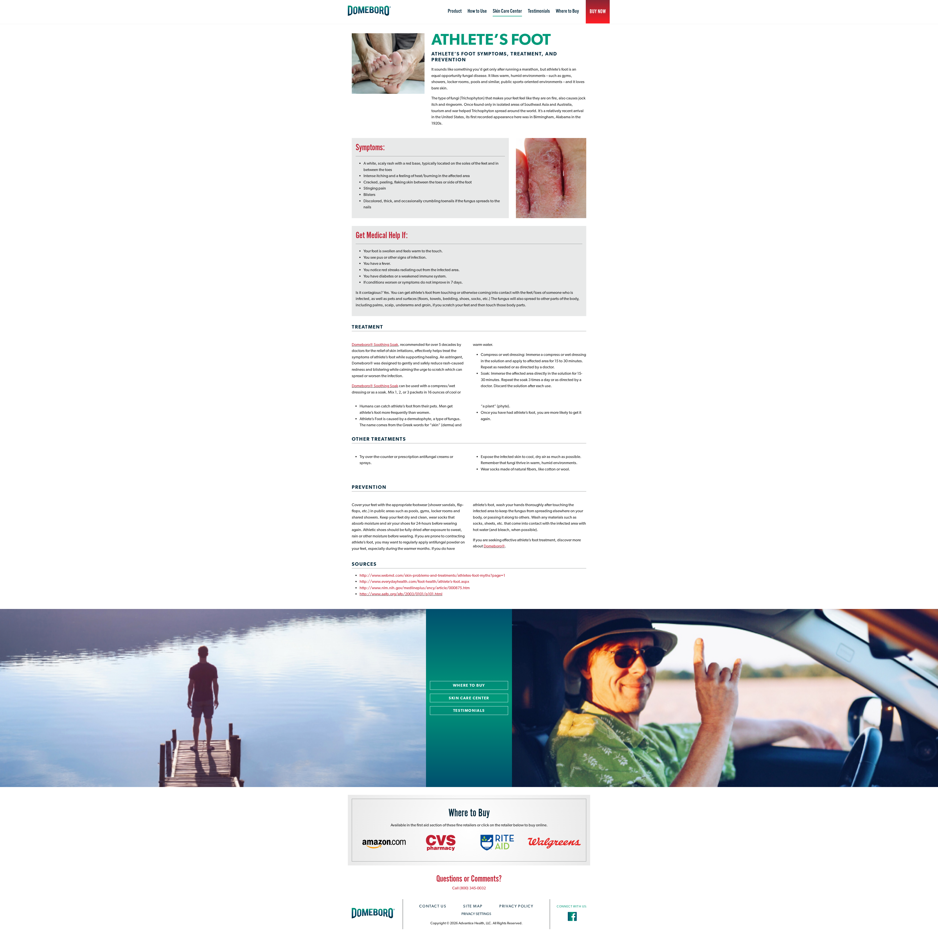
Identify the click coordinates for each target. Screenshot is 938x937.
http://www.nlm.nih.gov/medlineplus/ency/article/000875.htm (415, 588)
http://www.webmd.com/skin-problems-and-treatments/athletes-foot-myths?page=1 (432, 575)
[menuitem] (455, 11)
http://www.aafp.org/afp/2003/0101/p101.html (401, 594)
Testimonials (539, 11)
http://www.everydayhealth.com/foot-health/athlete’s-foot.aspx (414, 581)
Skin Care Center (507, 11)
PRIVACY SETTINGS (476, 914)
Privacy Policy (516, 906)
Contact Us (432, 906)
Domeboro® (494, 546)
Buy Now (598, 11)
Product (455, 11)
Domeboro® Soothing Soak (375, 344)
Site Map (472, 906)
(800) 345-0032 (472, 888)
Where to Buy (567, 11)
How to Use (477, 11)
